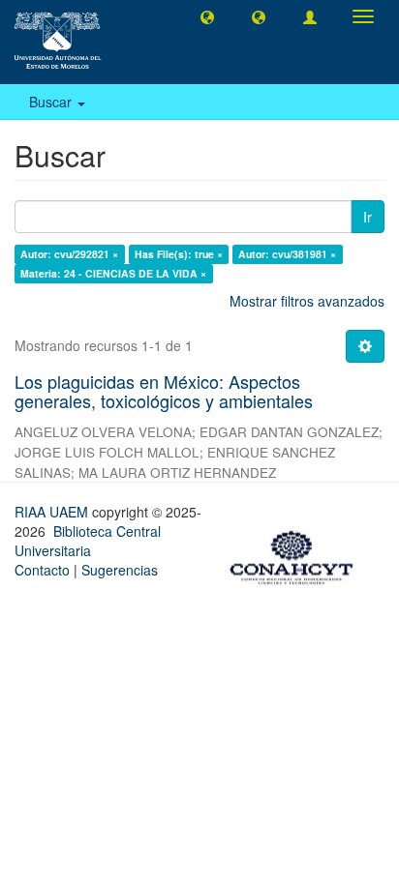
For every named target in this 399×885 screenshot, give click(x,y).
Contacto (42, 569)
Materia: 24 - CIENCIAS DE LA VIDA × (113, 273)
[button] (207, 16)
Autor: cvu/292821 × (69, 254)
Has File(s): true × (179, 254)
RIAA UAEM (53, 511)
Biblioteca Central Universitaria (88, 540)
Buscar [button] (52, 101)
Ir (367, 216)
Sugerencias (119, 569)
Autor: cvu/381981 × (287, 254)
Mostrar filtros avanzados (307, 300)
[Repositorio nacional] (297, 554)
